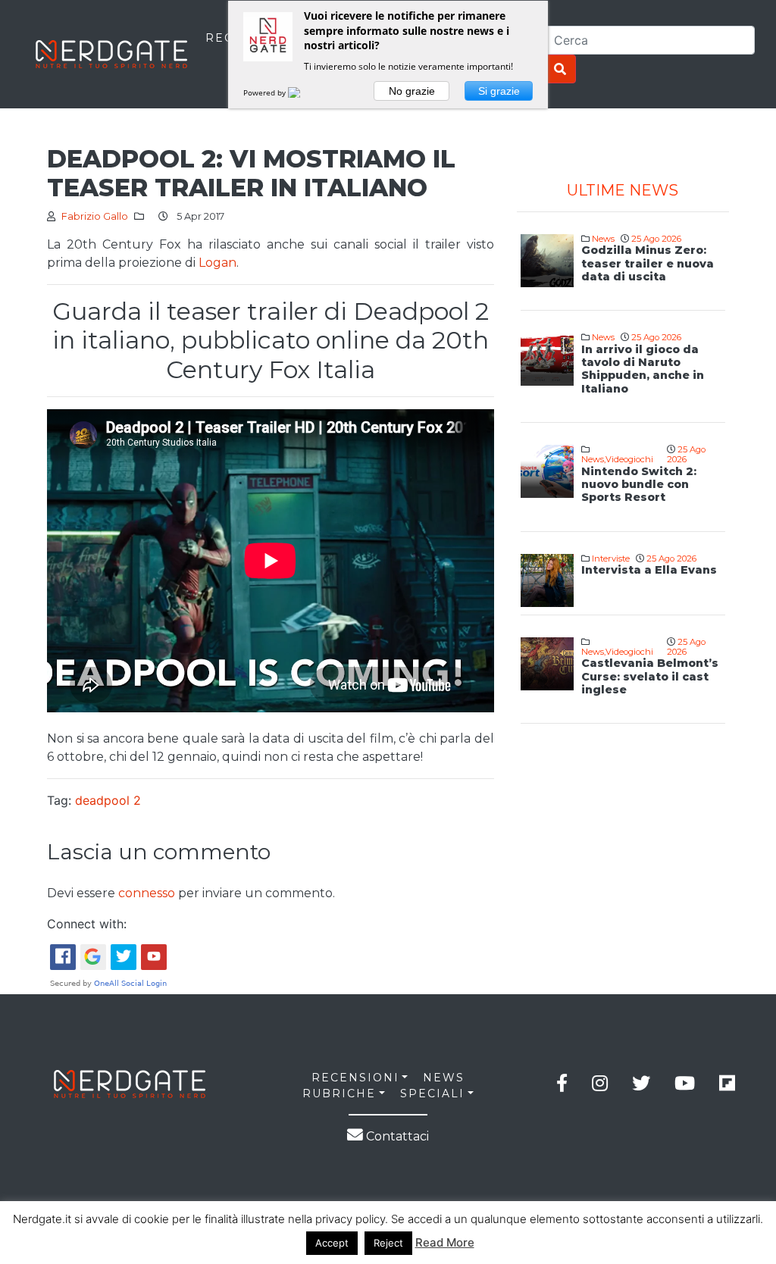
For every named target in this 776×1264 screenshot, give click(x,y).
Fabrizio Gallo (94, 216)
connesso (146, 893)
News (603, 238)
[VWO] (303, 92)
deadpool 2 (108, 800)
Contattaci (396, 1136)
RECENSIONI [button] (355, 1077)
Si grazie (499, 91)
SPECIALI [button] (432, 1093)
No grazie (412, 91)
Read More (444, 1242)
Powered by (265, 92)
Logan (216, 262)
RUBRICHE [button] (339, 1093)
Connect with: (87, 923)
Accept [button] (332, 1243)
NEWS (444, 1077)
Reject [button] (388, 1243)
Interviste (611, 558)
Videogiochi (629, 459)
